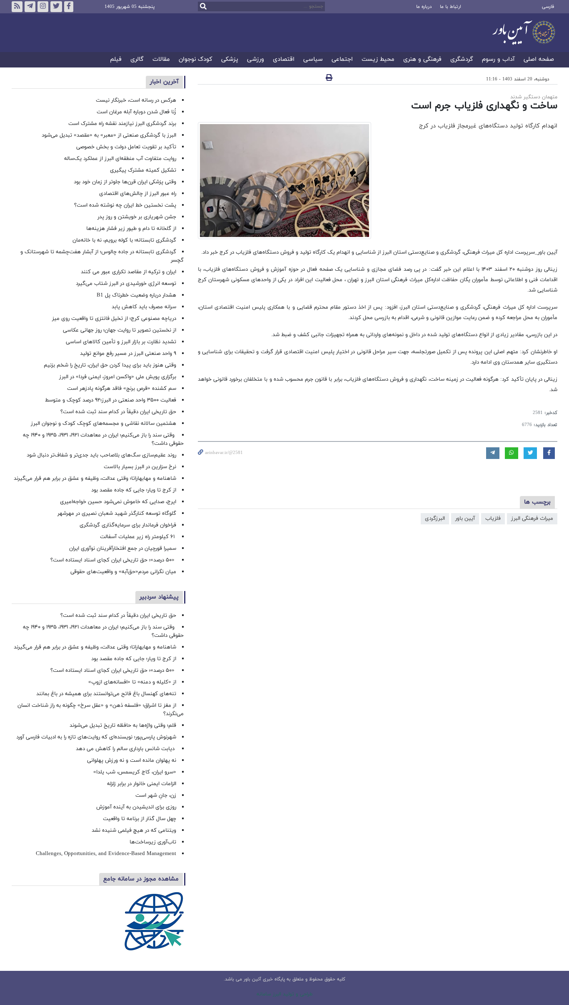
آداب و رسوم (498, 59)
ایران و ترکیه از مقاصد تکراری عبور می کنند (128, 272)
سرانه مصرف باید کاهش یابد (144, 307)
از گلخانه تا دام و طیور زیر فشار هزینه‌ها (131, 228)
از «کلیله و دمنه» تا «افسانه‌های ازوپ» (132, 682)
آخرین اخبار (164, 81)
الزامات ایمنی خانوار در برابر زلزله (141, 784)
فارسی (548, 6)
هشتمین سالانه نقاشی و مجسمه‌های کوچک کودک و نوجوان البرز (103, 423)
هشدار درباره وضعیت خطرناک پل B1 (136, 295)
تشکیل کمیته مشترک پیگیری (142, 170)
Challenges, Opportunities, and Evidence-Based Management (106, 854)
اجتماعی (342, 59)
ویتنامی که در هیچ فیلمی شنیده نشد (134, 830)
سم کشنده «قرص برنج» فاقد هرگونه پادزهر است (121, 388)
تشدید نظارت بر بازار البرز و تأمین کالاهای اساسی (121, 342)
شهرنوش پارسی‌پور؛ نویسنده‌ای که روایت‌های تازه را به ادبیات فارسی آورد (96, 737)
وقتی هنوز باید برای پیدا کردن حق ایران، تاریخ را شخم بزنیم (110, 365)
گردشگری (461, 59)
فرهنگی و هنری (422, 59)
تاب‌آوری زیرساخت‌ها (153, 842)
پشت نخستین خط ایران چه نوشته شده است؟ (125, 205)
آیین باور (465, 518)
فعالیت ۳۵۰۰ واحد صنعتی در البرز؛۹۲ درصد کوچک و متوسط (110, 400)
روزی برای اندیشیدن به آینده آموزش (136, 807)
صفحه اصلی (539, 59)
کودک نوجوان (195, 59)
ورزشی (255, 59)
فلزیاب (493, 518)
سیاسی (313, 59)
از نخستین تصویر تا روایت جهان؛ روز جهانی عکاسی (119, 330)
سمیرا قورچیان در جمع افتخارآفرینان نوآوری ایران (121, 548)
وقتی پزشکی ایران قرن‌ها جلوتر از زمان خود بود (125, 182)
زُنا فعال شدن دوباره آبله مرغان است (136, 112)
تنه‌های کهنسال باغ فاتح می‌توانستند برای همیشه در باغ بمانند (106, 694)
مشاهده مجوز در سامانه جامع (141, 879)
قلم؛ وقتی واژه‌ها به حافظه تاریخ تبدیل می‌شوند (123, 725)
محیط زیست (378, 59)
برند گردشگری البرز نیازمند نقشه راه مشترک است (122, 123)
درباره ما (424, 6)
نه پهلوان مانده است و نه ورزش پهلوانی (130, 760)
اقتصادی (283, 59)
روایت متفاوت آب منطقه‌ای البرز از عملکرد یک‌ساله (120, 158)
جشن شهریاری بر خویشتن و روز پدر (136, 217)
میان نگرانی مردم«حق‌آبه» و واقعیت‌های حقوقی (123, 572)
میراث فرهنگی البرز (532, 518)
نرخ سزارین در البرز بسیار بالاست (140, 467)
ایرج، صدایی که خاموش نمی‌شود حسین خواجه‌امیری (118, 502)
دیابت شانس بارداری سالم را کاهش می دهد (126, 749)
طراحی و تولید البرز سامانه (285, 994)
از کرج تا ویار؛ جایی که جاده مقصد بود (133, 490)
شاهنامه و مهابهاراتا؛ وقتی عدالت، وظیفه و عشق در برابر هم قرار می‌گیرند (95, 478)
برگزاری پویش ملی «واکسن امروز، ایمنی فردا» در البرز (117, 377)
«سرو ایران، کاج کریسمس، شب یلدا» (134, 772)
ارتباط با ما (450, 6)
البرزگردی (435, 518)
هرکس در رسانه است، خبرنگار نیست (136, 100)
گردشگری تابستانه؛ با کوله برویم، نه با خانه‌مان (124, 240)
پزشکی (229, 59)
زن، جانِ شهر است (155, 795)
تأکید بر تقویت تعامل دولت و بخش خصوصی (126, 147)
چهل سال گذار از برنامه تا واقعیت (139, 819)
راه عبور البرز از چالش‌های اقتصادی (136, 193)
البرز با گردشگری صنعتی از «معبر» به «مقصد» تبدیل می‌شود (109, 135)
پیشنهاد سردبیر (159, 597)
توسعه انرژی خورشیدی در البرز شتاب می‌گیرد (126, 283)
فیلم (116, 59)
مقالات (161, 59)
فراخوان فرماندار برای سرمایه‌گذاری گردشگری (128, 525)
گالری (137, 59)
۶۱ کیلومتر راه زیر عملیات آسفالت (138, 537)
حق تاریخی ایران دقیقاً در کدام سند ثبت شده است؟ (118, 412)
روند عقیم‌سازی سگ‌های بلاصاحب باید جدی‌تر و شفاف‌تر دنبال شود (101, 455)
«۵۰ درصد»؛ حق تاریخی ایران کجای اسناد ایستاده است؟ (113, 560)
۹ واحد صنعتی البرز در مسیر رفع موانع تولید (128, 353)
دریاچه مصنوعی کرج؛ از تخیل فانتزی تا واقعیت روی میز (114, 318)
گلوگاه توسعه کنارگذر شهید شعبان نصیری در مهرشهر (116, 513)
